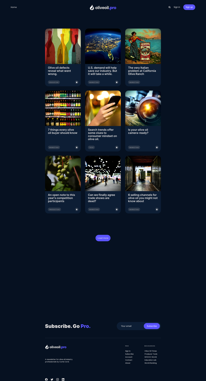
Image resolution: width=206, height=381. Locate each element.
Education (54, 82)
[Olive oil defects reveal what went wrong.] (63, 57)
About (127, 363)
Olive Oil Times (151, 351)
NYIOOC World (151, 357)
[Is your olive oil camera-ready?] (143, 121)
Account (128, 357)
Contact (128, 360)
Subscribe (152, 326)
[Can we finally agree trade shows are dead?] (103, 184)
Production (54, 209)
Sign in (177, 7)
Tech (91, 147)
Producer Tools (151, 354)
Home (14, 7)
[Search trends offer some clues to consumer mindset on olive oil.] (103, 121)
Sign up (189, 7)
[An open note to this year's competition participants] (63, 184)
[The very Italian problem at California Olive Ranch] (143, 57)
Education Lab (150, 360)
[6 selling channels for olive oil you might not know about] (143, 184)
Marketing (94, 82)
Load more (103, 238)
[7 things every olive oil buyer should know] (63, 121)
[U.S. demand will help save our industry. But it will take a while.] (103, 57)
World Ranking (151, 363)
